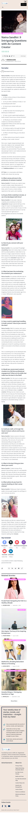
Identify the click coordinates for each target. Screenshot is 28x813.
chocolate (13, 258)
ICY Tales (3, 172)
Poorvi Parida (6, 635)
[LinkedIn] (11, 553)
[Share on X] (5, 56)
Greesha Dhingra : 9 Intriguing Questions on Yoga (11, 693)
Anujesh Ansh (6, 605)
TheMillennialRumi (8, 168)
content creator (13, 561)
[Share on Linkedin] (7, 56)
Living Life (22, 609)
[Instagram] (23, 544)
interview (8, 562)
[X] (11, 544)
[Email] (18, 568)
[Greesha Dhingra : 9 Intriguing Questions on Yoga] (14, 679)
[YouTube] (9, 806)
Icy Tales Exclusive (17, 33)
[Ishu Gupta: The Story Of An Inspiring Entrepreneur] (14, 619)
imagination (4, 204)
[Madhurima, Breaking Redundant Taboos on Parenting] (14, 649)
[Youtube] (4, 553)
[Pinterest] (17, 544)
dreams (16, 534)
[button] (25, 2)
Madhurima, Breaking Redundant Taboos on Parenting (12, 663)
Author (7, 561)
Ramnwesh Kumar (11, 59)
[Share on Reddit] (9, 56)
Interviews (6, 33)
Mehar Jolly (6, 696)
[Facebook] (4, 544)
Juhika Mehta (6, 666)
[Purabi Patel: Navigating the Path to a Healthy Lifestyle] (14, 588)
